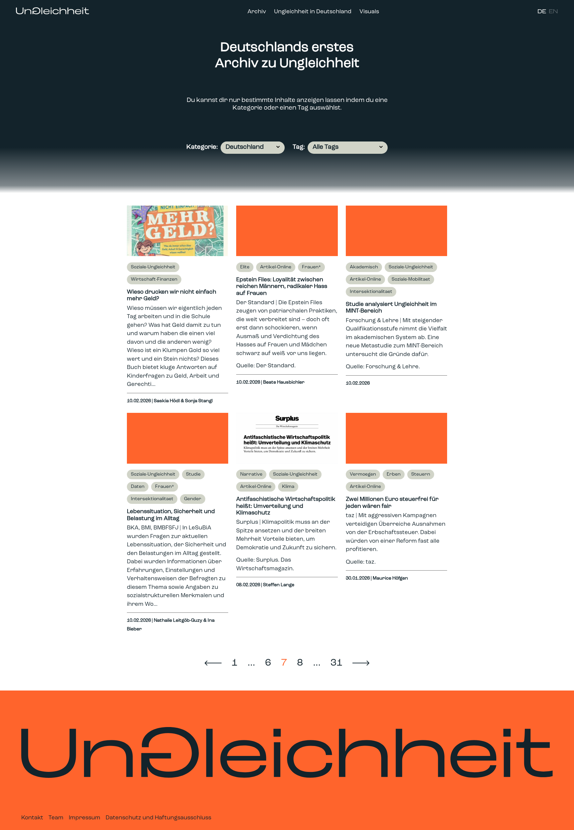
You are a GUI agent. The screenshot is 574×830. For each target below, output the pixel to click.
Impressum (84, 818)
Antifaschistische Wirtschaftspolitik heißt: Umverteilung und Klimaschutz (285, 506)
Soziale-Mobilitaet (411, 279)
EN (553, 12)
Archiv (256, 12)
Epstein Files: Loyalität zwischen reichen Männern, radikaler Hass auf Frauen (281, 286)
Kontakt (32, 818)
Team (55, 818)
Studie (193, 474)
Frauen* (311, 267)
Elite (244, 267)
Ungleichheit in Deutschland (312, 12)
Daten (137, 486)
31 (336, 663)
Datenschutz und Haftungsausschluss (158, 818)
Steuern (420, 474)
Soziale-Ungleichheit (153, 267)
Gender (192, 499)
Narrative (251, 474)
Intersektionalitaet (371, 291)
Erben (394, 474)
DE (541, 12)
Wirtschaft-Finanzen (154, 279)
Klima (288, 486)
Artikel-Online (275, 267)
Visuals (369, 12)
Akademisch (364, 267)
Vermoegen (363, 474)
